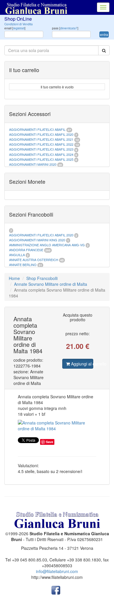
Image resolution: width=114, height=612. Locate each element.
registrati (19, 28)
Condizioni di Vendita (18, 24)
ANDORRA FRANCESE (26, 249)
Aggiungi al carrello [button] (82, 364)
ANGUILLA (17, 254)
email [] (14, 28)
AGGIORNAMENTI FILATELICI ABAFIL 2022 (41, 144)
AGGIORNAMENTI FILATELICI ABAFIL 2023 (41, 149)
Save (49, 442)
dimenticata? (68, 28)
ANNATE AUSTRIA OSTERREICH (33, 259)
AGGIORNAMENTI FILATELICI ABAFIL (37, 129)
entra (104, 34)
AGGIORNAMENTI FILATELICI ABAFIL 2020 (41, 134)
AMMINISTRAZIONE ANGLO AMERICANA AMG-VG (47, 244)
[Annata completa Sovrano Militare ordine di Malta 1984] (57, 425)
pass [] (65, 28)
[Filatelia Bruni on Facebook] (55, 590)
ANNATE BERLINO (23, 264)
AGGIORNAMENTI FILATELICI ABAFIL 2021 (41, 139)
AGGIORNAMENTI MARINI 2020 (32, 164)
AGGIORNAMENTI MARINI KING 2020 (37, 240)
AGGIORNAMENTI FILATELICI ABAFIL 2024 (41, 154)
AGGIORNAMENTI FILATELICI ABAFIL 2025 (41, 159)
